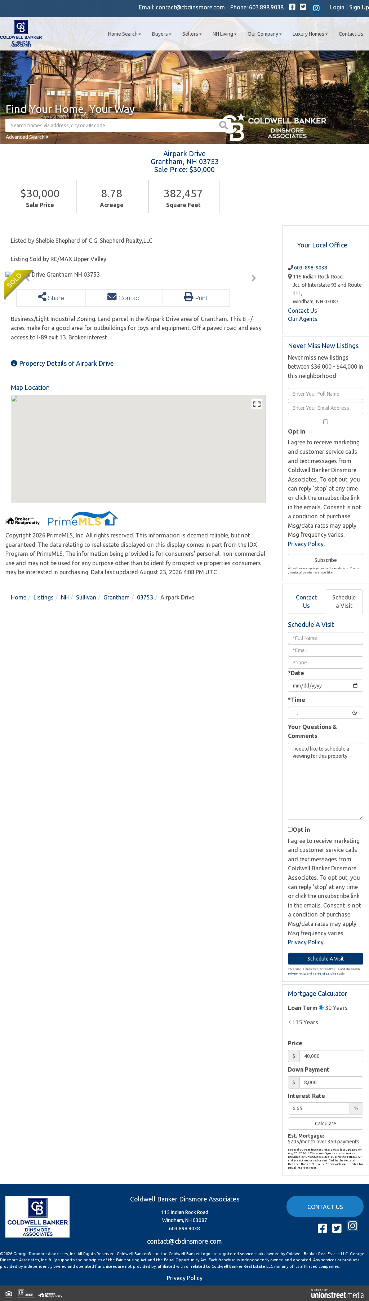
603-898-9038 (310, 268)
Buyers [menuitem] (160, 34)
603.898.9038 (266, 7)
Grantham (116, 597)
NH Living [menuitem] (223, 34)
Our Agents (302, 319)
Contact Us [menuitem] (351, 34)
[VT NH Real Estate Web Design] (337, 1293)
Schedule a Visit (344, 601)
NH (65, 597)
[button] (224, 125)
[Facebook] (292, 7)
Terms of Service (324, 973)
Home (18, 597)
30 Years (336, 1008)
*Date (296, 673)
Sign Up (359, 7)
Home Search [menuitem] (123, 34)
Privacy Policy (306, 544)
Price (295, 1043)
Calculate (325, 1123)
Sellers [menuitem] (190, 34)
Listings (44, 597)
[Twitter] (303, 7)
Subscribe (326, 560)
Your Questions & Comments (312, 731)
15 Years (306, 1022)
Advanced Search (25, 137)
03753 (145, 597)
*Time (296, 699)
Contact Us (302, 310)
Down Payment (308, 1069)
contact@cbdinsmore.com (190, 7)
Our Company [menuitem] (263, 34)
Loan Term (302, 1008)
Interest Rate (306, 1096)
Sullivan (86, 597)
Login (337, 7)
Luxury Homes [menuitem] (308, 34)
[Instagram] (316, 8)
